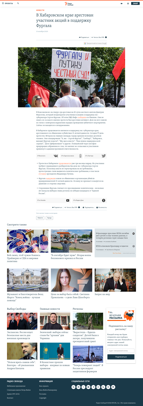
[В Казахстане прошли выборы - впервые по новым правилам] (55, 351)
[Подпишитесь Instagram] (98, 387)
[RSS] (103, 387)
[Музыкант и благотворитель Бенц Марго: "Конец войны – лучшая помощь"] (27, 280)
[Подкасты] (108, 387)
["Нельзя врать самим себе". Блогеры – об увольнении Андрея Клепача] (22, 351)
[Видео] (122, 3)
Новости (40, 10)
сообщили (82, 117)
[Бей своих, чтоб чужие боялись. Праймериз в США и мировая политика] (27, 241)
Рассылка (42, 394)
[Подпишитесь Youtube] (88, 387)
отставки (42, 174)
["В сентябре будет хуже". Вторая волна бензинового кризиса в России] (71, 241)
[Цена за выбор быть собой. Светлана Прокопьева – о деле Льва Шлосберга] (71, 280)
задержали (50, 179)
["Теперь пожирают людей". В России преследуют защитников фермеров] (88, 354)
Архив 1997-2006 (13, 394)
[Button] (84, 37)
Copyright (42, 398)
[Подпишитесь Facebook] (78, 387)
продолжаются (65, 164)
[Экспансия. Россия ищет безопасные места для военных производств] (22, 321)
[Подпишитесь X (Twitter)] (83, 387)
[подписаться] (113, 387)
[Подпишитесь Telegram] (93, 387)
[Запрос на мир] (115, 280)
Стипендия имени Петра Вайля (19, 390)
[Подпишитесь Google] (73, 387)
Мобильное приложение (16, 386)
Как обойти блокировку (48, 390)
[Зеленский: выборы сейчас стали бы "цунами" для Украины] (55, 321)
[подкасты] (128, 3)
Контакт (10, 398)
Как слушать (43, 386)
